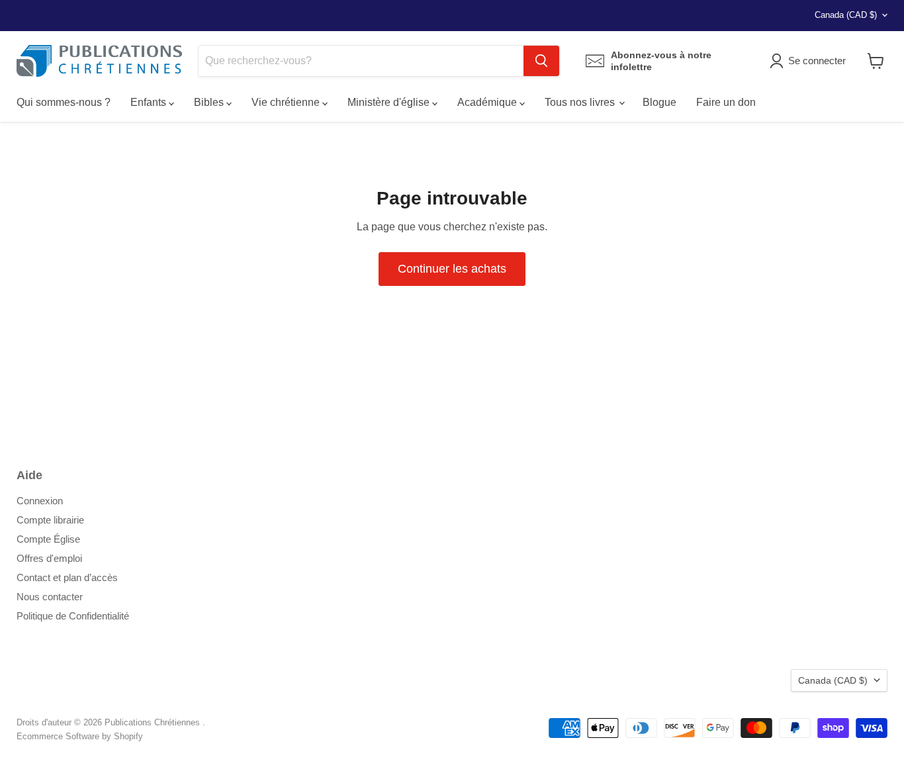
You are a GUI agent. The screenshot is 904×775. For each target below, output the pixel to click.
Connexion (40, 500)
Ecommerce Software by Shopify (80, 736)
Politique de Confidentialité (73, 615)
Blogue (659, 102)
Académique (488, 102)
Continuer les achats (452, 268)
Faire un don (726, 102)
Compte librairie (50, 519)
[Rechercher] (541, 61)
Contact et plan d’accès (67, 577)
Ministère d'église (389, 102)
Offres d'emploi (49, 558)
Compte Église (48, 539)
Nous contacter (50, 596)
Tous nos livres (581, 102)
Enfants (149, 102)
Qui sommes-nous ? (64, 102)
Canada (846, 15)
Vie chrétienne (286, 102)
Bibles (210, 102)
